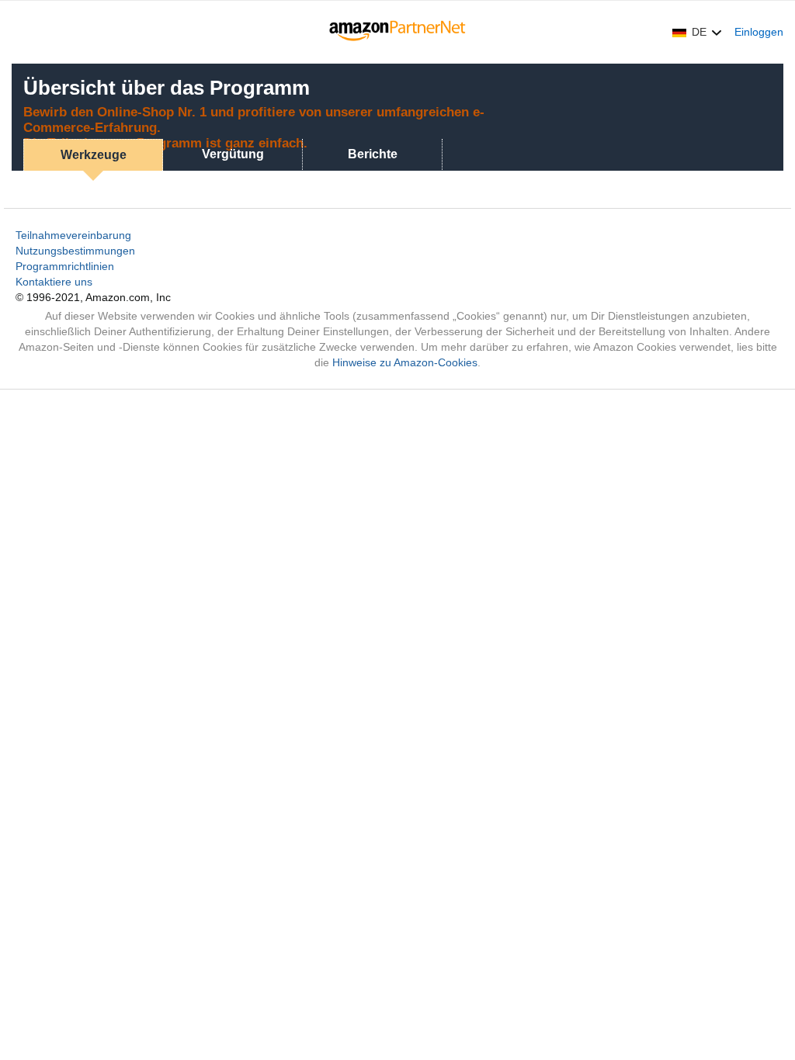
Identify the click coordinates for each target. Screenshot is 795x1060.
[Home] (398, 31)
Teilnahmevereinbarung (73, 235)
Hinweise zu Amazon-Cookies (404, 362)
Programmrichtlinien (65, 266)
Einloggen (758, 32)
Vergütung (233, 154)
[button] (697, 32)
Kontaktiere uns (54, 281)
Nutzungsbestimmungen (75, 250)
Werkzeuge (94, 154)
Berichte (373, 154)
